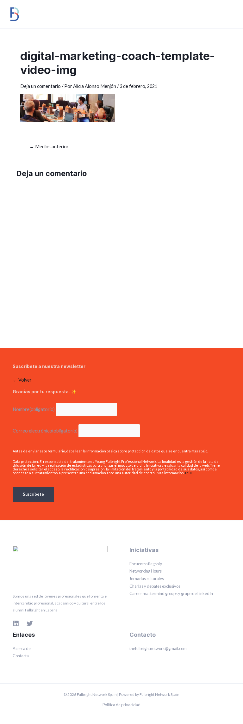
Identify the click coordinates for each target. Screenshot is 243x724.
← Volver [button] (22, 380)
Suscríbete (33, 494)
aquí (188, 473)
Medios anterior (49, 146)
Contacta (21, 655)
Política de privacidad (121, 704)
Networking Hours (145, 571)
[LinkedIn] (16, 623)
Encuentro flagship (145, 563)
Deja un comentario (40, 86)
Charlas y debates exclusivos (154, 586)
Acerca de (22, 648)
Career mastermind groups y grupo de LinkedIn (171, 593)
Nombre (34, 409)
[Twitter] (30, 623)
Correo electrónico (45, 430)
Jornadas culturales (146, 578)
